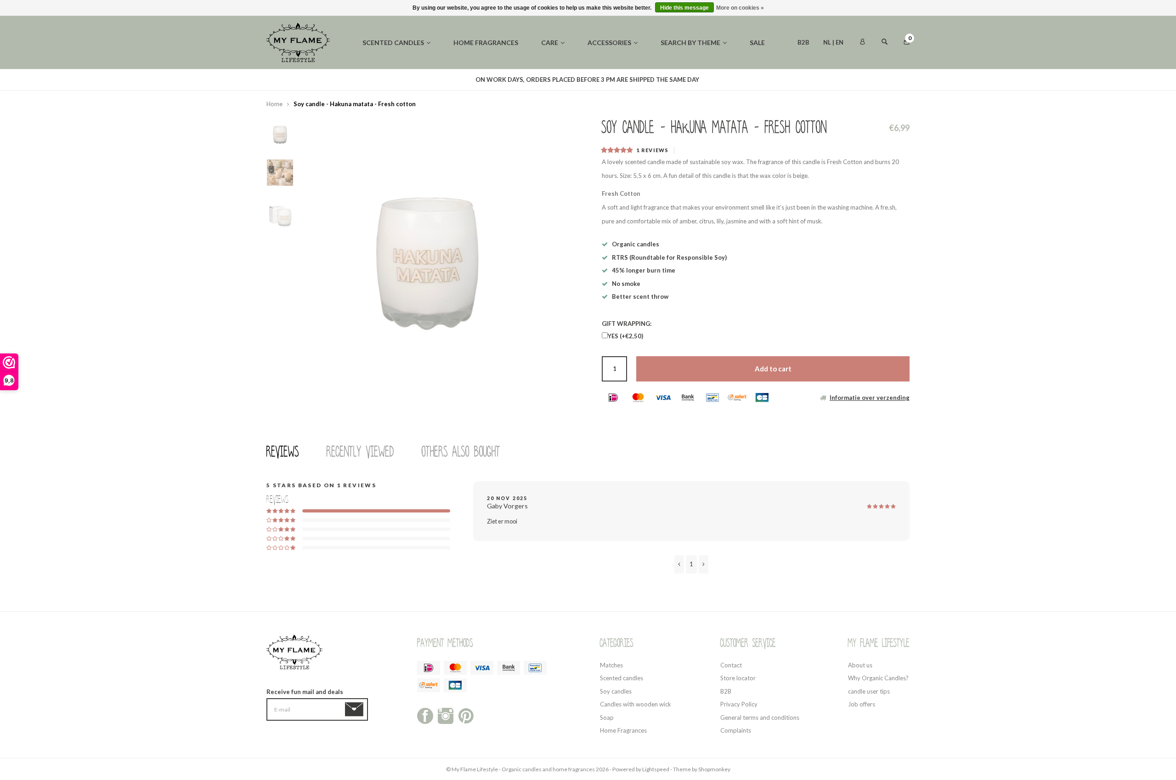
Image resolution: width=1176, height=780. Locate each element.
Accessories (609, 42)
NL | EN (833, 42)
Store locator (738, 678)
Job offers (861, 704)
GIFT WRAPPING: (626, 323)
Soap (607, 717)
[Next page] (703, 564)
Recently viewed (360, 452)
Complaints (735, 730)
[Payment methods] (613, 397)
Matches (611, 665)
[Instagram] (446, 714)
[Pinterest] (466, 714)
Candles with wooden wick (635, 704)
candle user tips (869, 691)
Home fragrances (485, 42)
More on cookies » (740, 8)
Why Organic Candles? (878, 678)
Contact (731, 665)
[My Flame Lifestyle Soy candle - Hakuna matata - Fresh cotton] (427, 237)
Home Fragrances (623, 730)
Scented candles (393, 42)
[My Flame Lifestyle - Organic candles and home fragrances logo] (298, 42)
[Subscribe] (356, 709)
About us (860, 665)
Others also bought (461, 452)
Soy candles (616, 691)
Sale (757, 42)
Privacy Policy (739, 704)
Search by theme (690, 42)
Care (549, 42)
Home (274, 104)
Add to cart (773, 368)
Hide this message (684, 8)
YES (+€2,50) (625, 336)
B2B (803, 42)
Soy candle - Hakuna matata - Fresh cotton (355, 104)
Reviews (282, 452)
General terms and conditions (759, 717)
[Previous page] (679, 564)
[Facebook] (425, 714)
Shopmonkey (714, 769)
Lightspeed (655, 769)
